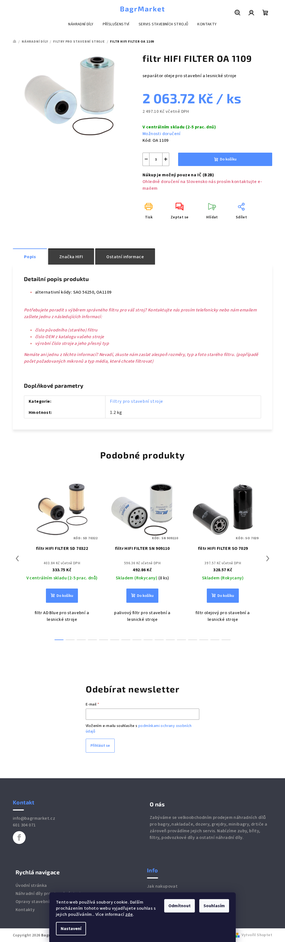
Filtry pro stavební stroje (136, 401)
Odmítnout (179, 906)
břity (254, 831)
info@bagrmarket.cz (34, 818)
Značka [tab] (71, 257)
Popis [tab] (30, 257)
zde (129, 914)
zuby (242, 831)
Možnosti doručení (161, 134)
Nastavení (71, 929)
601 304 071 (24, 825)
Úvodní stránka (31, 885)
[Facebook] (19, 837)
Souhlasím (214, 906)
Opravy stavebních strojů (42, 902)
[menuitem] (81, 24)
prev (17, 558)
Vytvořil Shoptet (257, 935)
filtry (154, 837)
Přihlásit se (100, 745)
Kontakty (25, 910)
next (267, 558)
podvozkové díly (178, 837)
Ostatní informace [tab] (125, 257)
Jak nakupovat (162, 886)
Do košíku (228, 159)
